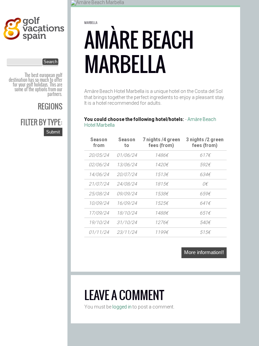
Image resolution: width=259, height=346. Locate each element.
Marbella (90, 22)
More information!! (204, 252)
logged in (122, 307)
